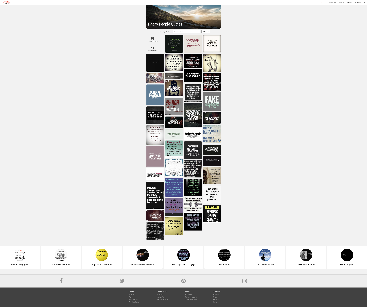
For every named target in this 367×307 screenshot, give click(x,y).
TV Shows (357, 2)
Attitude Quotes (183, 265)
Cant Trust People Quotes (265, 265)
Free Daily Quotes (164, 32)
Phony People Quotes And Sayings (142, 265)
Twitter (215, 297)
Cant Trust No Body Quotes (20, 265)
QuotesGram (6, 2)
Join (324, 2)
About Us (160, 294)
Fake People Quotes (306, 265)
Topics (341, 2)
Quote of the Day (162, 299)
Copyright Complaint (191, 299)
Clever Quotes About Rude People (102, 265)
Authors (332, 2)
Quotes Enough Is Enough (347, 265)
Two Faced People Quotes (224, 265)
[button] (365, 2)
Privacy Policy (189, 294)
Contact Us (160, 297)
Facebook (216, 294)
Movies (349, 2)
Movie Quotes (133, 299)
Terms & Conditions (191, 297)
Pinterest (216, 299)
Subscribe (206, 32)
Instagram (216, 302)
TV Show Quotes (134, 302)
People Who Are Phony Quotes (61, 265)
